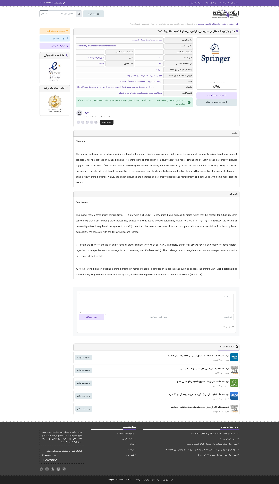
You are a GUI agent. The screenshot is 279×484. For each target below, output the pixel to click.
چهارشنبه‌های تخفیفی (125, 433)
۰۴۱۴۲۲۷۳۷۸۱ (51, 455)
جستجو (44, 13)
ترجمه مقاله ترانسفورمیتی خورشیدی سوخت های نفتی (204, 369)
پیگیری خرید (211, 2)
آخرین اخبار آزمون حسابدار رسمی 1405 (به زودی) (218, 455)
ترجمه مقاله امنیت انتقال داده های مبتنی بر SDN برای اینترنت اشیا (198, 356)
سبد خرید (92, 13)
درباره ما (131, 449)
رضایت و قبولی (128, 438)
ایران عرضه (233, 24)
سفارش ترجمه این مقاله (215, 102)
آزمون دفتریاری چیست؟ (228, 438)
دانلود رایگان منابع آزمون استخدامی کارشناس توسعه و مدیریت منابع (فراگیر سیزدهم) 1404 (201, 449)
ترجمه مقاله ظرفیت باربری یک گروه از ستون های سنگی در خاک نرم (199, 394)
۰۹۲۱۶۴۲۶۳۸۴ (51, 460)
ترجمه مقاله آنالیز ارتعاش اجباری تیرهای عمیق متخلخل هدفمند (200, 407)
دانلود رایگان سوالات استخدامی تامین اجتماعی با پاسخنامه (214, 433)
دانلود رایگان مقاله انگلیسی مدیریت (212, 24)
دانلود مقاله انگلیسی (215, 95)
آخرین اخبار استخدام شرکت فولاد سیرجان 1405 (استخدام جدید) (212, 444)
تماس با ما (130, 455)
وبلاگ (132, 444)
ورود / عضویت (195, 2)
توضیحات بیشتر (83, 357)
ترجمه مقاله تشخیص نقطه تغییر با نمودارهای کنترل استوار (202, 381)
